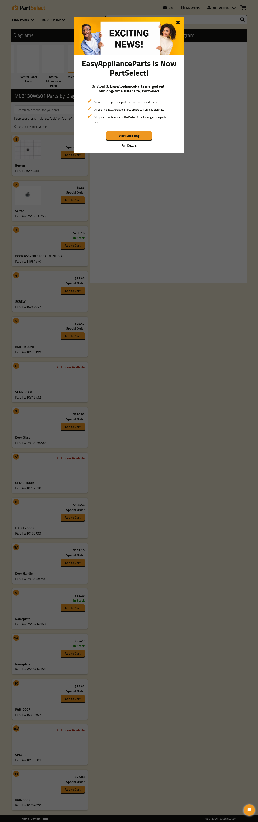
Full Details (129, 145)
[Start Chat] (249, 810)
